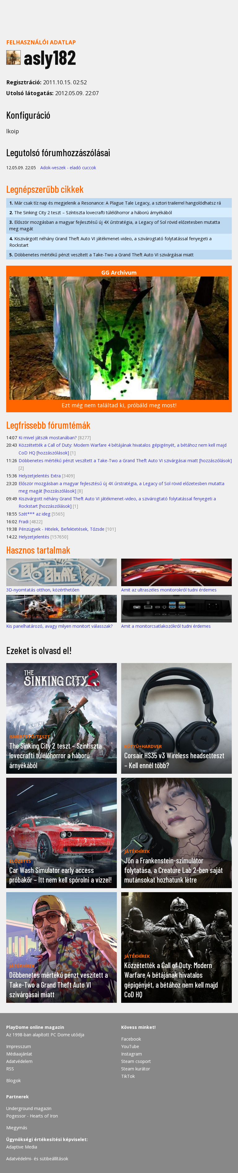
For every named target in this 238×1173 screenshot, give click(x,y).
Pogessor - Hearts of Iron (32, 1116)
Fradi (24, 522)
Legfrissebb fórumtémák (48, 425)
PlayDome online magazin (35, 1027)
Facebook (131, 1039)
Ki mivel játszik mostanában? (48, 437)
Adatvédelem (19, 1061)
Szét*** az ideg (35, 514)
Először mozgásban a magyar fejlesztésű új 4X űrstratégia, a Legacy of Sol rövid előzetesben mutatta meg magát (114, 225)
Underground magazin (28, 1108)
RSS (10, 1069)
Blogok (13, 1080)
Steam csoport (136, 1061)
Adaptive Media (21, 1147)
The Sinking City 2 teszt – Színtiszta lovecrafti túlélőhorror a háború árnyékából (90, 212)
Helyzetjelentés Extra (40, 476)
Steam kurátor (135, 1069)
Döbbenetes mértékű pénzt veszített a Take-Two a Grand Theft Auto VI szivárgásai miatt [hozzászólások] (125, 460)
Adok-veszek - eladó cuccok (68, 167)
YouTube (130, 1046)
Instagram (131, 1054)
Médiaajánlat (19, 1054)
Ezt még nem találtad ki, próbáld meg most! (119, 405)
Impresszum (18, 1046)
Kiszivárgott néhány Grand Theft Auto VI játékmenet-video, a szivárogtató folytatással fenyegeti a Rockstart (110, 242)
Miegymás (16, 1128)
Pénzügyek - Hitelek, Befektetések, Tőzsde (61, 529)
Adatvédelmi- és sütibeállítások (37, 1159)
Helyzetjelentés (34, 537)
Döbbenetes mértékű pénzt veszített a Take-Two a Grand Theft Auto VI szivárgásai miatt (101, 255)
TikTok (128, 1076)
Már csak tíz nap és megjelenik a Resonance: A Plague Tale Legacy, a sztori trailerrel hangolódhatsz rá (115, 203)
